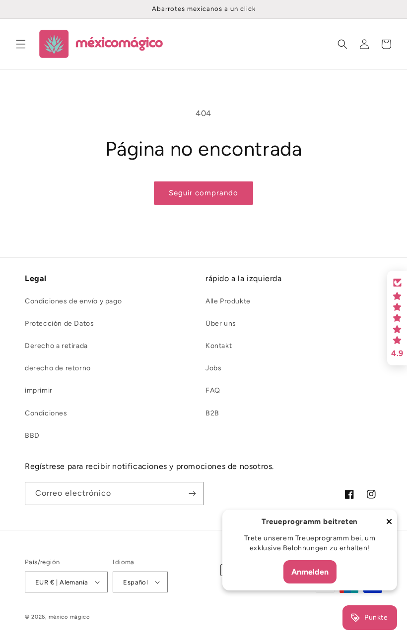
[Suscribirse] (192, 493)
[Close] (389, 522)
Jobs (213, 368)
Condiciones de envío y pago (73, 301)
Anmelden (310, 572)
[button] (21, 44)
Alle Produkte (228, 301)
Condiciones (46, 413)
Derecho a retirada (56, 346)
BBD (32, 435)
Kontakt (218, 346)
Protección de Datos (59, 323)
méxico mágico (69, 617)
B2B (212, 413)
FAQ (212, 390)
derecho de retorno (58, 368)
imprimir (39, 390)
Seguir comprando (203, 192)
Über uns (220, 323)
